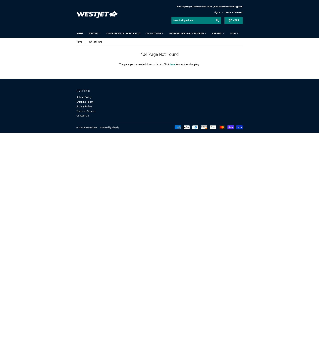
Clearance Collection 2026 (123, 33)
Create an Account (234, 12)
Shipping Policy (84, 101)
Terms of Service (85, 111)
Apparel (217, 33)
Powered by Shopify (109, 127)
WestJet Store (90, 127)
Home (79, 33)
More (233, 33)
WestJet (94, 33)
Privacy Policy (84, 106)
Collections (153, 33)
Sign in (217, 12)
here (172, 64)
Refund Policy (84, 97)
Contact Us (82, 115)
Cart (236, 20)
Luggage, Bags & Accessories (187, 33)
